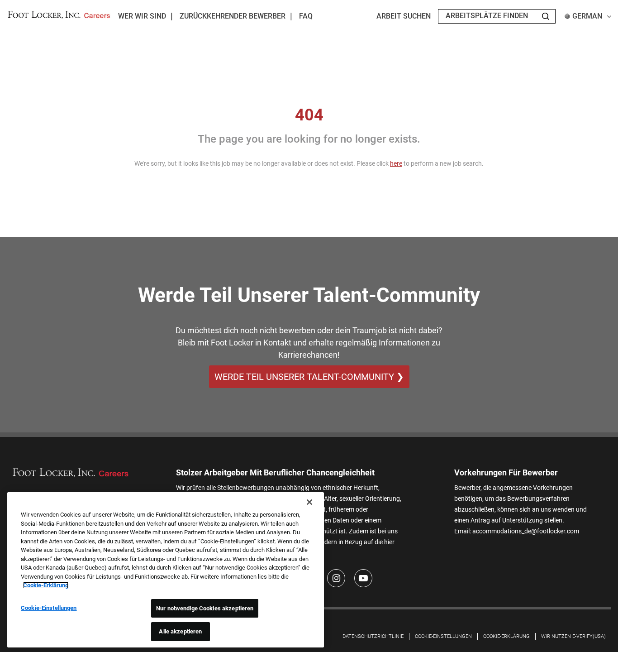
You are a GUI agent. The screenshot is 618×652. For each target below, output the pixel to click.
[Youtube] (363, 578)
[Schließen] (309, 502)
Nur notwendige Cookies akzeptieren (204, 608)
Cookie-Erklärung (45, 585)
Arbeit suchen (403, 16)
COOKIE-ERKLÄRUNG (506, 636)
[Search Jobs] (545, 16)
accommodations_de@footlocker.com (525, 531)
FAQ (306, 16)
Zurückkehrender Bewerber (232, 16)
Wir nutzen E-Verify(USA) (573, 636)
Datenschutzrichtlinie (373, 636)
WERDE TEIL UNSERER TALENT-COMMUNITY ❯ (309, 376)
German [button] (587, 16)
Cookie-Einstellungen (443, 636)
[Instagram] (336, 578)
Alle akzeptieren (180, 631)
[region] (165, 569)
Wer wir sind (142, 16)
